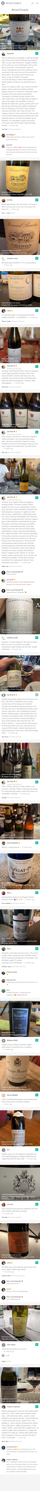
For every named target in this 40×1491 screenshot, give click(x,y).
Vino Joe (10, 1204)
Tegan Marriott (11, 980)
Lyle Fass (10, 366)
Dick (3, 452)
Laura (9, 966)
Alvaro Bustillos (12, 843)
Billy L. (9, 893)
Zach (3, 387)
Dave (9, 949)
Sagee (3, 1361)
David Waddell (12, 1095)
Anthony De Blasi (11, 972)
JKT (8, 1150)
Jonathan (8, 903)
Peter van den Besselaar (13, 572)
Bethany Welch (12, 1040)
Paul (5, 129)
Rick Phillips (10, 135)
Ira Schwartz (10, 1447)
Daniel (4, 566)
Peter (9, 1276)
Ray (6, 387)
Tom (3, 213)
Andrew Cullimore (13, 1407)
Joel (8, 213)
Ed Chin (9, 200)
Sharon (4, 321)
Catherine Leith (12, 638)
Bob (6, 1217)
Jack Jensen (11, 1345)
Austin (9, 321)
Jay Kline (10, 695)
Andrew (4, 966)
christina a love (12, 258)
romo (9, 311)
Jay (3, 129)
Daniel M (10, 53)
